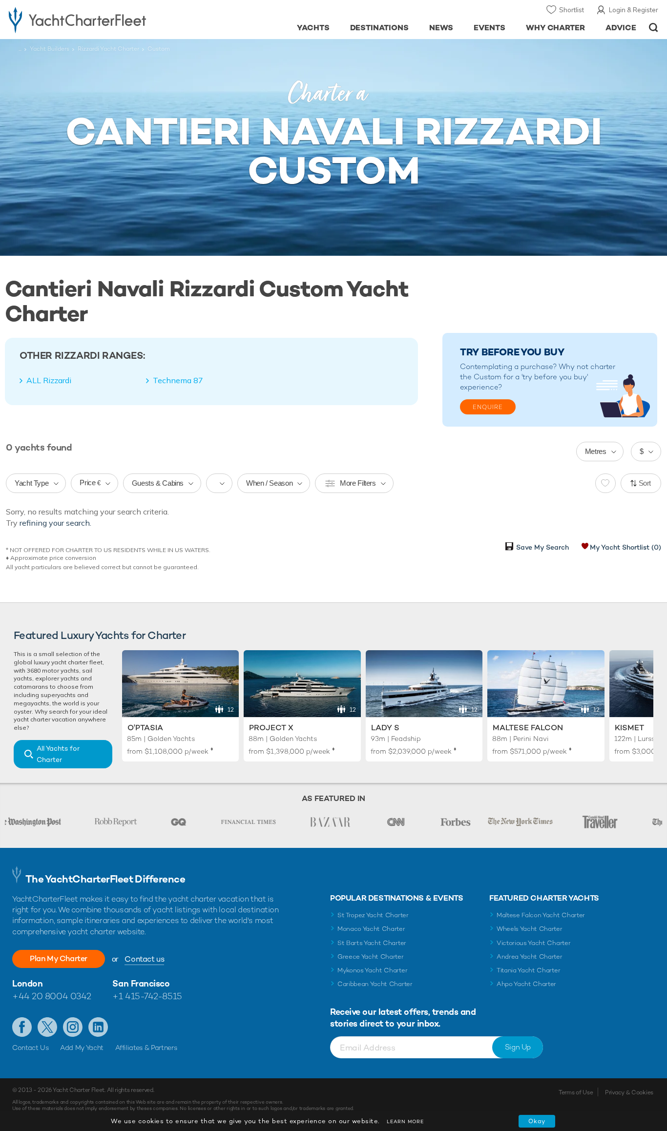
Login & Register (633, 10)
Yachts (313, 27)
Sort (645, 483)
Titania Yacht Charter (528, 970)
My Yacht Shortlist (625, 547)
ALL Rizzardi (48, 380)
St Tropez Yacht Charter (373, 915)
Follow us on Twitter (47, 1027)
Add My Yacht (82, 1047)
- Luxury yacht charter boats (103, 19)
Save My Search (542, 547)
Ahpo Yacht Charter (526, 984)
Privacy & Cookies (629, 1092)
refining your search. (55, 523)
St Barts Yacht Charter (371, 943)
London (27, 983)
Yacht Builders (49, 49)
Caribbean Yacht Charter (375, 984)
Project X (271, 727)
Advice (620, 27)
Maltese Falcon (528, 727)
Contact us (144, 959)
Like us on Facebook (22, 1027)
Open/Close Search (653, 27)
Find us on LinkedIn (98, 1027)
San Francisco (140, 983)
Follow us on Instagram (73, 1027)
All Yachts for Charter (58, 754)
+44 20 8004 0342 (51, 996)
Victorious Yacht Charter (533, 943)
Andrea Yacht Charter (530, 956)
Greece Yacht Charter (370, 956)
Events (489, 27)
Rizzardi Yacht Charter (108, 49)
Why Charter (555, 27)
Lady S (385, 727)
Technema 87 (178, 380)
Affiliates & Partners (146, 1047)
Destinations (379, 27)
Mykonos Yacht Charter (372, 970)
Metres (595, 451)
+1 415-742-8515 (147, 996)
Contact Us (30, 1047)
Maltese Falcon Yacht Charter (541, 915)
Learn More (405, 1121)
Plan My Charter (58, 958)
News (441, 27)
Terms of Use (576, 1092)
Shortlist (571, 10)
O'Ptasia (145, 727)
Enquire (488, 407)
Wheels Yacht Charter (530, 929)
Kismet (629, 727)
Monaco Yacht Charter (371, 929)
